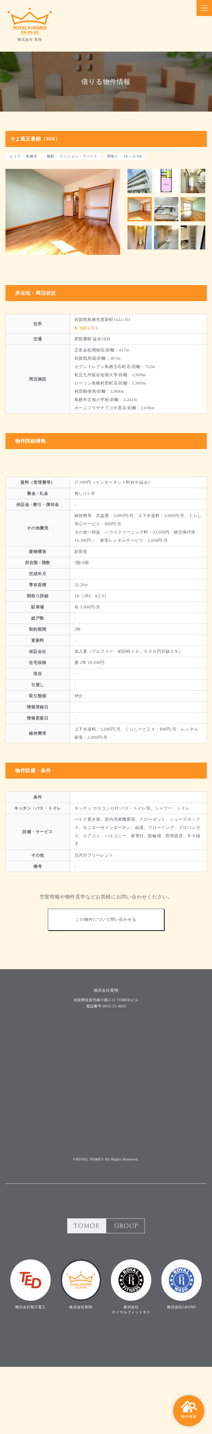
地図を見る (89, 328)
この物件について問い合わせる (105, 919)
